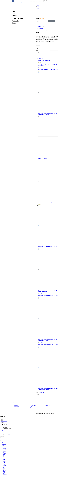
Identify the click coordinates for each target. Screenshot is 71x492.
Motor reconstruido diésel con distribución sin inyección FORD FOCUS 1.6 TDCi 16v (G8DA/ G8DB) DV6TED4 (48, 389)
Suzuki (4, 471)
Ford (4, 452)
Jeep (3, 456)
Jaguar (4, 455)
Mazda (4, 459)
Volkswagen (4, 474)
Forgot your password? (4, 421)
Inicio (13, 13)
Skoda (4, 468)
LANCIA (4, 457)
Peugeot (4, 463)
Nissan (4, 462)
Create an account (3, 430)
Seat (3, 467)
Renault (4, 464)
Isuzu (4, 454)
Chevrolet (4, 448)
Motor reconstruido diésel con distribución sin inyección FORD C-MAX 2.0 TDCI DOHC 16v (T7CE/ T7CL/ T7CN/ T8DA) (48, 344)
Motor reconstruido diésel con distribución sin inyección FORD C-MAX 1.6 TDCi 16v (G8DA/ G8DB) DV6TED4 (48, 114)
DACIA (4, 450)
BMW (4, 447)
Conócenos (3, 441)
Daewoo (4, 451)
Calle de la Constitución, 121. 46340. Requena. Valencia (16, 405)
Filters (37, 392)
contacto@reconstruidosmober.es (35, 1)
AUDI (4, 446)
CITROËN (4, 449)
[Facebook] (13, 1)
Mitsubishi (4, 461)
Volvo (4, 473)
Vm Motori (4, 472)
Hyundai (4, 453)
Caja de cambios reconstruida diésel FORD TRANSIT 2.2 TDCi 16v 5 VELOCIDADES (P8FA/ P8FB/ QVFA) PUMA (48, 60)
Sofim (4, 469)
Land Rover (4, 458)
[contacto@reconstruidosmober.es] (29, 1)
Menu (2, 438)
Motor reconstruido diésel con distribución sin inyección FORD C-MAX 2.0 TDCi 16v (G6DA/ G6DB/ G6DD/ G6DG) (48, 340)
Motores (3, 442)
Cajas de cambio (4, 444)
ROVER (4, 465)
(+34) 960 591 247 (15, 407)
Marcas (3, 445)
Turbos (2, 443)
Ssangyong (4, 470)
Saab (4, 466)
